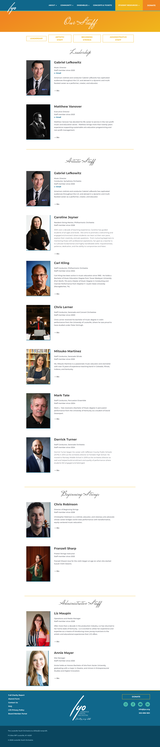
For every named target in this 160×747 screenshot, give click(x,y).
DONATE (151, 5)
